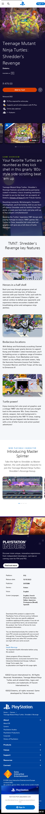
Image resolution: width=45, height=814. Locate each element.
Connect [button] (7, 765)
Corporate (7, 736)
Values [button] (6, 750)
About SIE (7, 723)
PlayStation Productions (12, 733)
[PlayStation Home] (22, 3)
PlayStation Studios (10, 730)
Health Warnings (11, 647)
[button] (22, 133)
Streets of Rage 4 (17, 198)
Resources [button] (8, 760)
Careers (6, 726)
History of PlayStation (11, 739)
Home (6, 712)
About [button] (6, 720)
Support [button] (7, 755)
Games (12, 712)
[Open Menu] (3, 4)
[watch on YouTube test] (34, 140)
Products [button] (7, 745)
